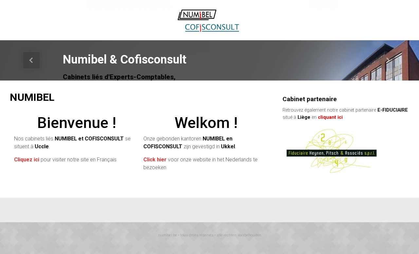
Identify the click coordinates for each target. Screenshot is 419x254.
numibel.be (167, 235)
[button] (31, 60)
